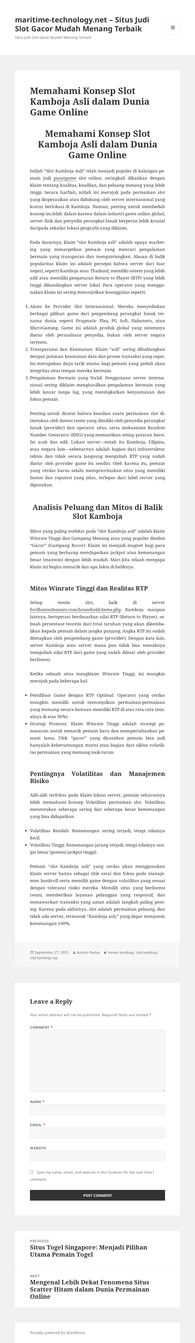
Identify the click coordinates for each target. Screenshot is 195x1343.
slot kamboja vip (44, 957)
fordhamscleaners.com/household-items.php (75, 609)
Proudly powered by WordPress (57, 1332)
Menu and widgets (173, 34)
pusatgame (65, 178)
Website (38, 1148)
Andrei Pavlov (88, 952)
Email (37, 1124)
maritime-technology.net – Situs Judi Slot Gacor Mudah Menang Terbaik (82, 24)
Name (37, 1101)
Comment (41, 1027)
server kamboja (121, 952)
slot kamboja (147, 952)
